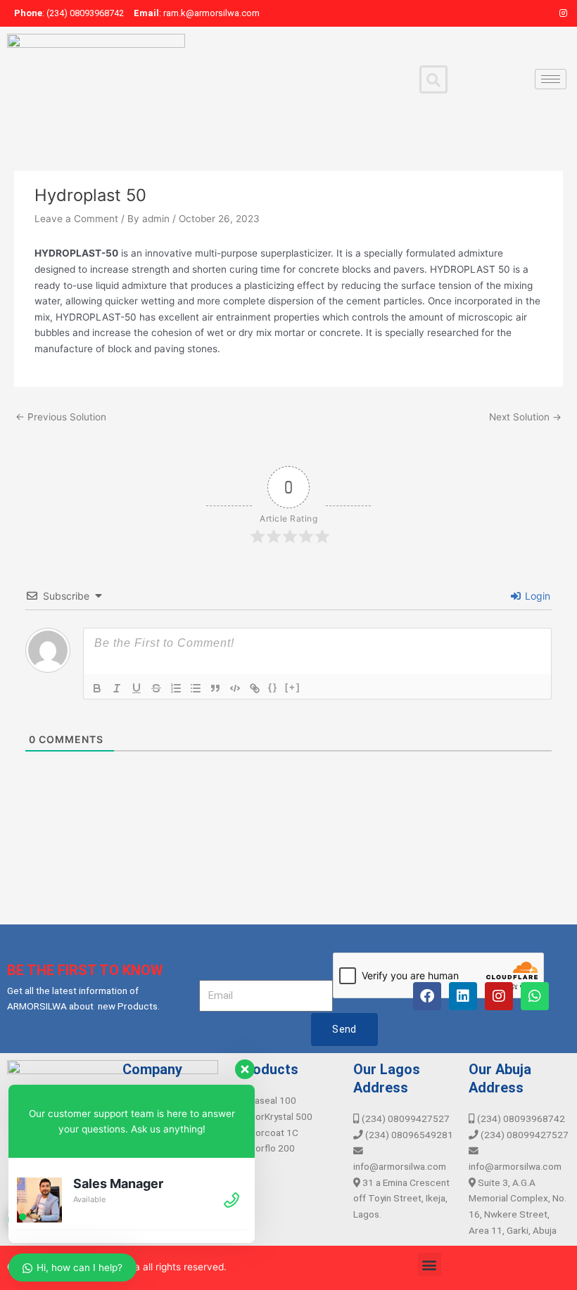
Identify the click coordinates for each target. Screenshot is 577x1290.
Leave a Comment (76, 218)
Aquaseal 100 (267, 1100)
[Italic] (117, 688)
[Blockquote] (215, 688)
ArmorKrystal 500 (275, 1116)
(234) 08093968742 (520, 1118)
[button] (429, 1264)
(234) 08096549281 (408, 1134)
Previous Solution (60, 417)
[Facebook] (515, 13)
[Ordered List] (176, 688)
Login (536, 596)
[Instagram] (562, 13)
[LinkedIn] (539, 13)
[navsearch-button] (433, 79)
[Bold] (97, 688)
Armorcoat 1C (268, 1132)
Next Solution (525, 417)
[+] (292, 687)
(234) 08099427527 (405, 1118)
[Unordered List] (195, 688)
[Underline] (136, 688)
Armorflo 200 (266, 1148)
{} (273, 687)
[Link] (255, 688)
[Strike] (156, 688)
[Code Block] (235, 688)
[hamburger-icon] (550, 79)
